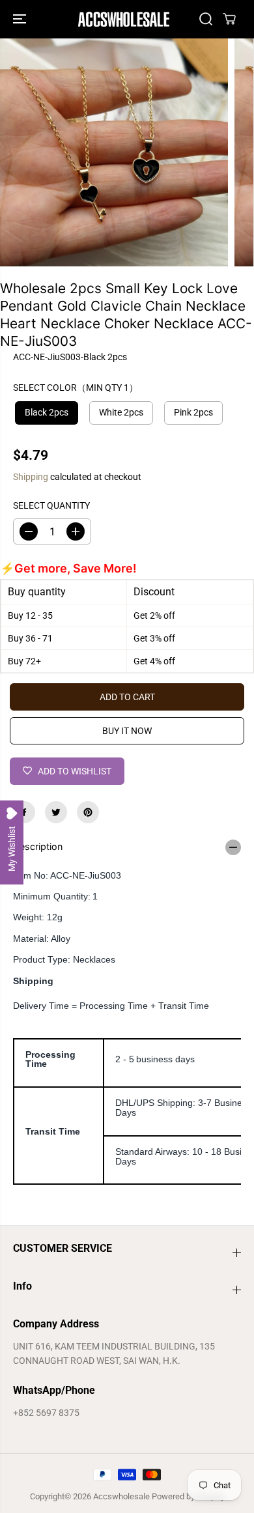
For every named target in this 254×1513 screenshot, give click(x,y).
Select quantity (51, 505)
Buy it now (127, 731)
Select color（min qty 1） (75, 387)
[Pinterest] (88, 812)
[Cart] (229, 19)
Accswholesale (121, 1496)
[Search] (206, 19)
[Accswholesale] (123, 19)
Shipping (30, 477)
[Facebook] (24, 812)
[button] (21, 19)
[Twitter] (56, 812)
